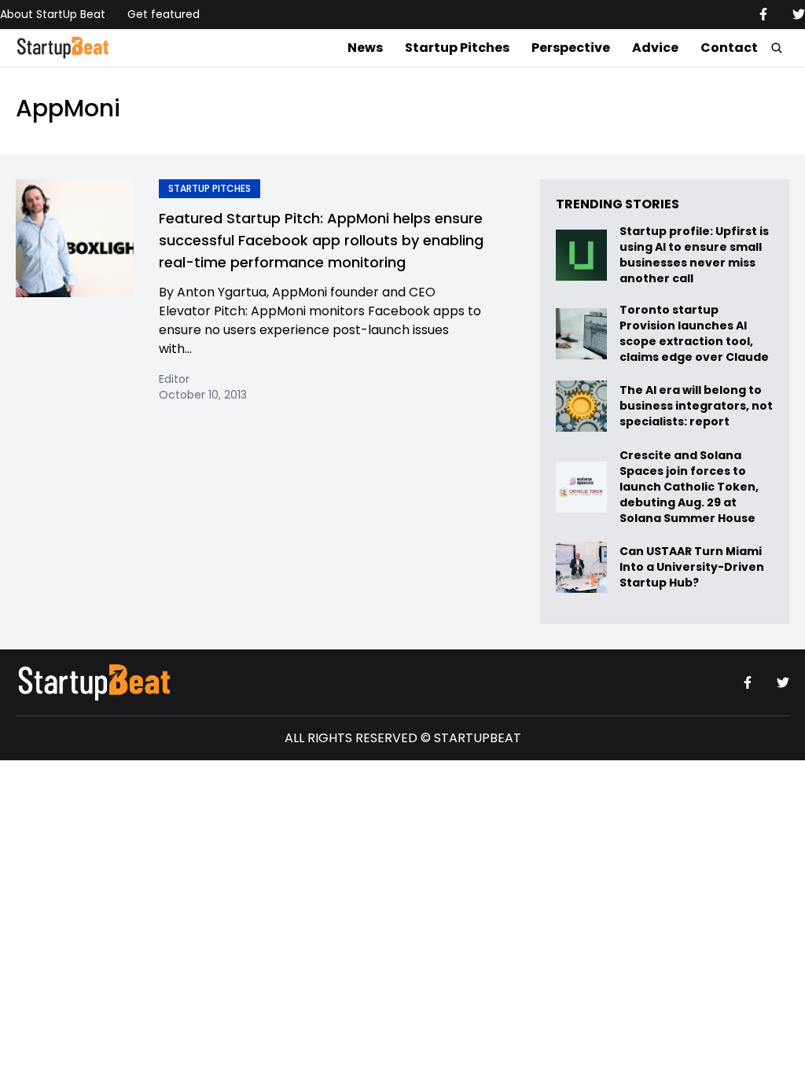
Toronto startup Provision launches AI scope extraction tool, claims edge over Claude (695, 333)
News (365, 48)
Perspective (570, 48)
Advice (655, 48)
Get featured (163, 14)
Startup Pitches (457, 48)
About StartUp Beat (52, 14)
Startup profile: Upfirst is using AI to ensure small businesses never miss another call (694, 254)
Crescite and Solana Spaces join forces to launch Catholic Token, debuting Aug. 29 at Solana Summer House (689, 486)
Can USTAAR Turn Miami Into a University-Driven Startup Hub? (691, 567)
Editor (174, 379)
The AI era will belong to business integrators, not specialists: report (696, 406)
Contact (729, 48)
